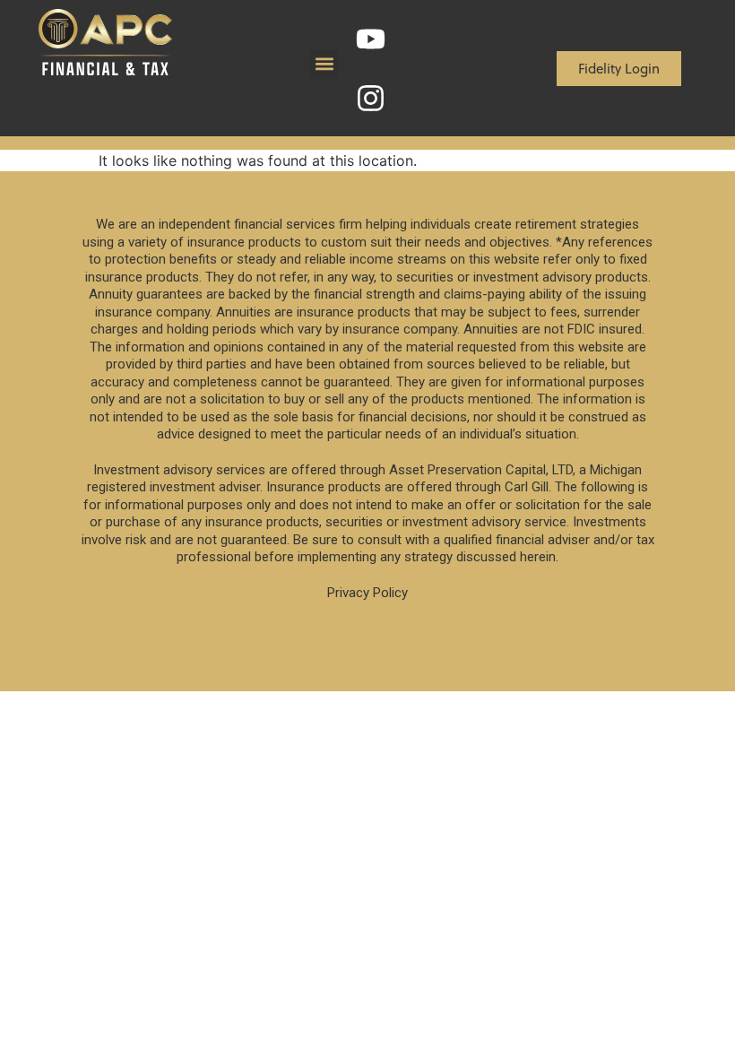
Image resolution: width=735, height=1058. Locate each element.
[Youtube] (371, 38)
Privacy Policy (367, 593)
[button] (324, 64)
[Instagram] (371, 97)
